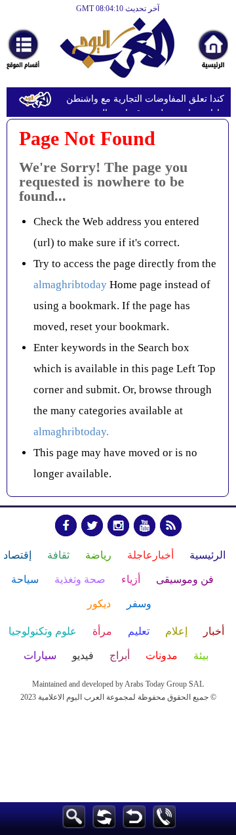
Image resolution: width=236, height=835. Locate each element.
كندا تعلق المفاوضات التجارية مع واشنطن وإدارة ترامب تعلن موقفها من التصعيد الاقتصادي (145, 101)
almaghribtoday (70, 284)
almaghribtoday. (71, 431)
